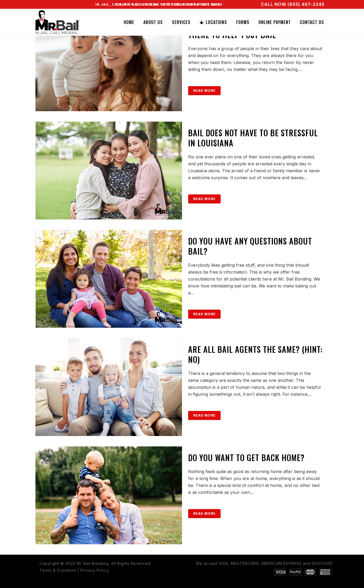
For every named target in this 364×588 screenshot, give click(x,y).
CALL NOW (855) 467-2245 (293, 4)
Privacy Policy (94, 570)
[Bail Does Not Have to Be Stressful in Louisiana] (108, 170)
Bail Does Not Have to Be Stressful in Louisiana (253, 138)
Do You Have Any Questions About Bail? (250, 246)
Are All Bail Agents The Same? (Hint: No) (255, 354)
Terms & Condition (57, 570)
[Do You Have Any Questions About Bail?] (108, 279)
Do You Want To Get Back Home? (246, 457)
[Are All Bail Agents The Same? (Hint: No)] (108, 387)
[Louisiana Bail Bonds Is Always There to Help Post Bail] (108, 62)
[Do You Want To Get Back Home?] (108, 495)
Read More (204, 91)
